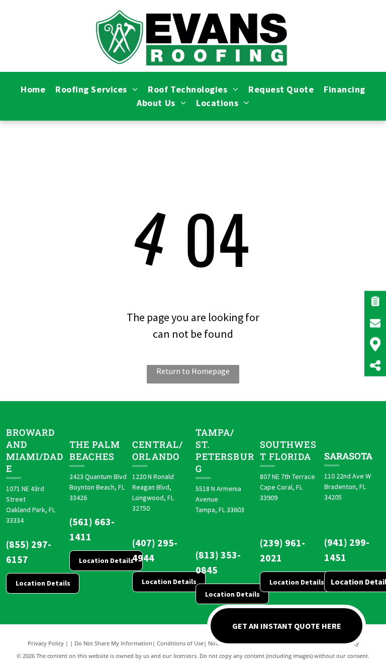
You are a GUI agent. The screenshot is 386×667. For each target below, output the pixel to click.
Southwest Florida (288, 450)
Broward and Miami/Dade (34, 450)
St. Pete (208, 450)
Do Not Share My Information (113, 643)
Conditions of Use (180, 643)
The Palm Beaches (95, 450)
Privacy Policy (46, 643)
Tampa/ (215, 432)
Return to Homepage (193, 371)
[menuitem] (33, 89)
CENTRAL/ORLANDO (157, 450)
